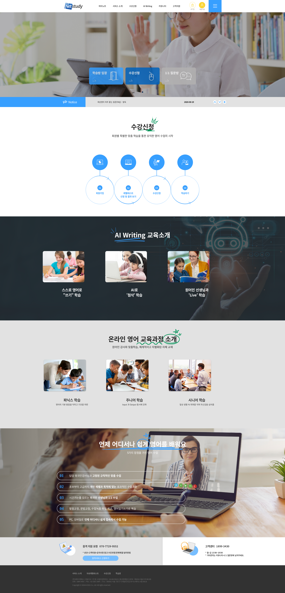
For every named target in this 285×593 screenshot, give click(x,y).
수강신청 (107, 573)
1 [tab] (142, 92)
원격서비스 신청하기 (100, 558)
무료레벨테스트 (93, 573)
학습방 (118, 573)
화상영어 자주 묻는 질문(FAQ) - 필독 (112, 102)
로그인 (192, 9)
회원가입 (202, 9)
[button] (215, 102)
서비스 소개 (77, 573)
